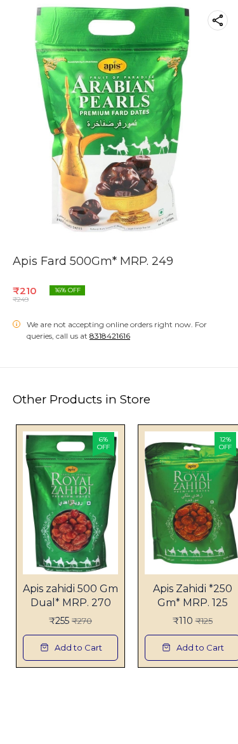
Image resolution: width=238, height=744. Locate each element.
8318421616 (109, 336)
